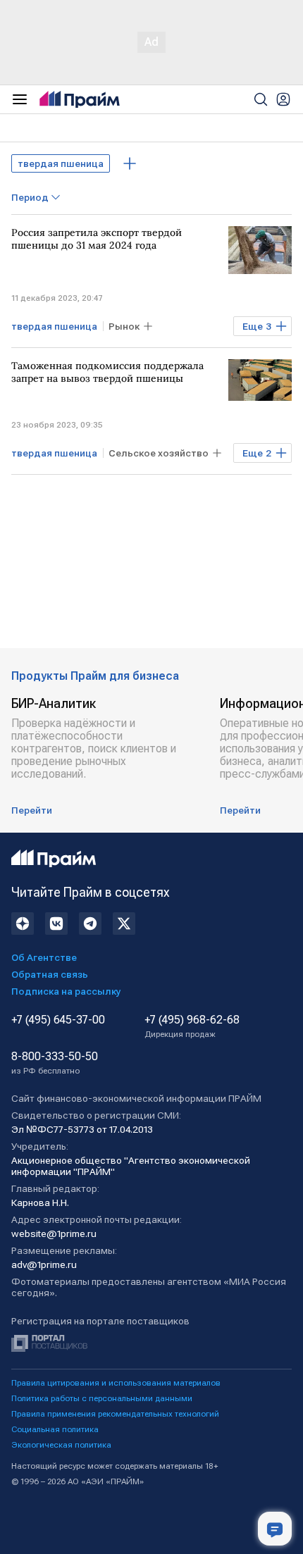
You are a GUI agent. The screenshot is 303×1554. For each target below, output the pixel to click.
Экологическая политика (61, 1445)
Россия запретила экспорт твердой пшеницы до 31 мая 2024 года (96, 238)
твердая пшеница (61, 163)
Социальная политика (55, 1429)
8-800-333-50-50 (54, 1063)
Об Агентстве (44, 957)
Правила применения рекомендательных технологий (115, 1414)
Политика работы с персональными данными (101, 1398)
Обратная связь (49, 974)
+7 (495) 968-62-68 (192, 1026)
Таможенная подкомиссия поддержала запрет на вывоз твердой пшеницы (107, 372)
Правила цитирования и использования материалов (116, 1383)
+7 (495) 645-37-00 (58, 1020)
